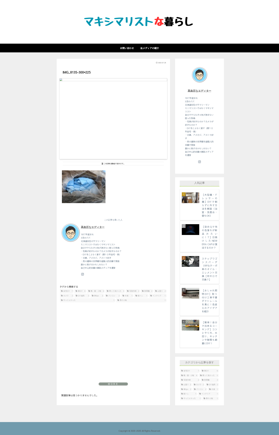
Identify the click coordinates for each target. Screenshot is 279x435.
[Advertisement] (113, 335)
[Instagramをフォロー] (82, 274)
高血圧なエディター (92, 227)
